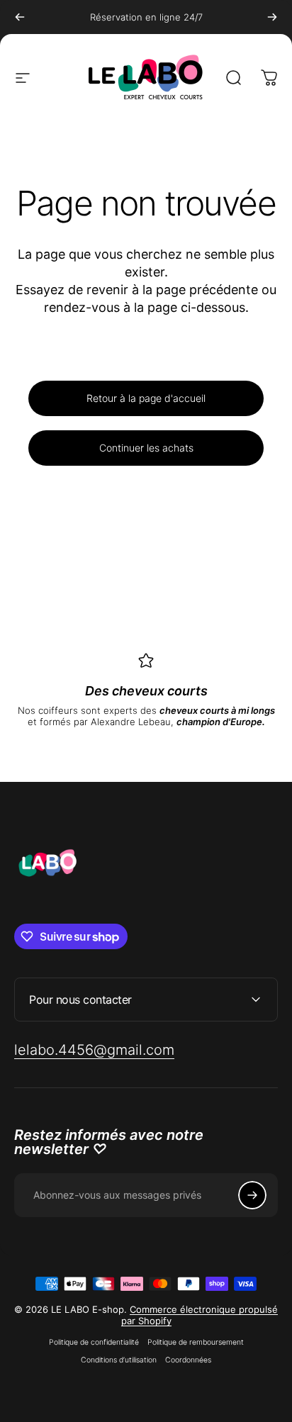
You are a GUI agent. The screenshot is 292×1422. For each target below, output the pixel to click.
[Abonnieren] (252, 1195)
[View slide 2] (137, 752)
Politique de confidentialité (94, 1342)
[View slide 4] (171, 752)
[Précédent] (19, 17)
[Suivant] (272, 17)
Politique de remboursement (195, 1342)
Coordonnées (188, 1360)
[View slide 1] (120, 752)
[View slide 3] (154, 752)
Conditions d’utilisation (119, 1360)
